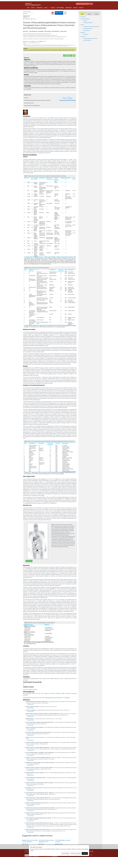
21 (76, 588)
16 (29, 577)
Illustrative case (87, 30)
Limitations (86, 34)
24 (45, 597)
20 (74, 588)
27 (61, 671)
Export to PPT (29, 561)
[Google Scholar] (30, 704)
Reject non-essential (75, 853)
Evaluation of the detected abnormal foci (91, 26)
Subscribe (75, 7)
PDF (65, 13)
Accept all (85, 853)
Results (82, 24)
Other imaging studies (88, 28)
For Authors (52, 7)
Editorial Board (40, 7)
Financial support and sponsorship (90, 38)
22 (23, 590)
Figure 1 (32, 515)
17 (31, 577)
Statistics (89, 14)
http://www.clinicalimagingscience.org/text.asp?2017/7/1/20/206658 (54, 697)
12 (50, 332)
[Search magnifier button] (92, 4)
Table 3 (24, 426)
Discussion (83, 32)
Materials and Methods (85, 18)
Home (28, 7)
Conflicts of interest (87, 40)
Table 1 (28, 369)
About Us (33, 7)
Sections (82, 14)
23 (24, 590)
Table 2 (55, 370)
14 (55, 570)
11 (49, 152)
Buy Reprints (59, 12)
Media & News (69, 7)
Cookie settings (65, 853)
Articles (45, 7)
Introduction (83, 16)
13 (31, 355)
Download (96, 14)
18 (59, 585)
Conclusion (83, 36)
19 (73, 588)
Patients (85, 20)
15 (28, 577)
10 (48, 152)
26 (69, 668)
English (25, 13)
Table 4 (61, 613)
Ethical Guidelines (60, 7)
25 (46, 597)
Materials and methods (88, 22)
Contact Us (81, 7)
